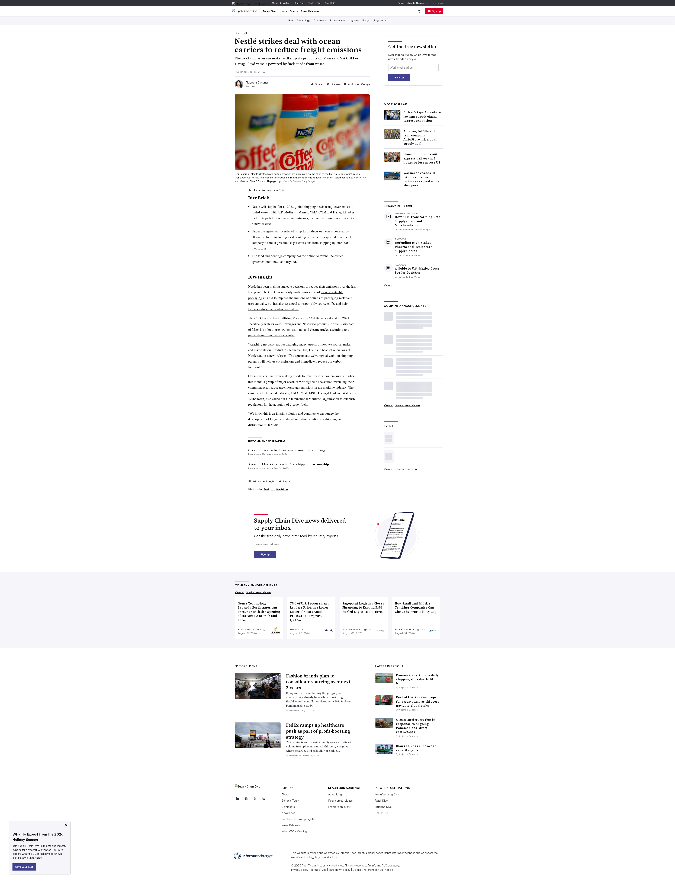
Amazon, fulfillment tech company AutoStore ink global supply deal (419, 137)
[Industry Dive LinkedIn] (237, 799)
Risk (290, 20)
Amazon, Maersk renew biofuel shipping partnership (288, 464)
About (285, 794)
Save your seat (24, 866)
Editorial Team (290, 800)
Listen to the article (269, 190)
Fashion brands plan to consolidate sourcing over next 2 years (318, 682)
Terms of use (318, 869)
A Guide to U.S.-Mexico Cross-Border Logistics (418, 270)
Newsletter (288, 813)
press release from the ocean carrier (271, 335)
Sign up (436, 10)
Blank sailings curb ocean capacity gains (416, 748)
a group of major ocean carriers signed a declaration (298, 381)
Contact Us (288, 806)
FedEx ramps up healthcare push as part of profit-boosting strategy (318, 731)
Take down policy (339, 869)
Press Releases (310, 11)
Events (294, 11)
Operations (320, 20)
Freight (366, 20)
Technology (303, 20)
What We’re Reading (294, 831)
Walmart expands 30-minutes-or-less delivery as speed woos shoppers (421, 179)
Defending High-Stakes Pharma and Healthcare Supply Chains (413, 247)
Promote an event (406, 469)
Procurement (337, 20)
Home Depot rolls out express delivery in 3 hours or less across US (421, 158)
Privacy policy (299, 869)
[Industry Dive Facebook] (246, 799)
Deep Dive (269, 11)
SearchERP (330, 3)
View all (388, 285)
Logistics (354, 20)
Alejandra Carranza (257, 82)
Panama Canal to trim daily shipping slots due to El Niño (417, 679)
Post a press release (407, 405)
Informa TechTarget (352, 853)
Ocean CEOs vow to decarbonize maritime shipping (286, 450)
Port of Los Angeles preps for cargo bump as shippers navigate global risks (417, 701)
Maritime (282, 489)
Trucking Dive (314, 3)
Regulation (380, 20)
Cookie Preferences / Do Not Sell (373, 869)
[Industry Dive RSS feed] (264, 799)
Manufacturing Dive (281, 3)
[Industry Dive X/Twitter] (255, 799)
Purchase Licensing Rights (298, 819)
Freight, (269, 489)
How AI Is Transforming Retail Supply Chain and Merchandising (419, 221)
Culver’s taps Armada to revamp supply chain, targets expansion (422, 116)
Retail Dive (299, 3)
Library (283, 11)
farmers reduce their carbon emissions (273, 309)
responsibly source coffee (318, 303)
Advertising (335, 794)
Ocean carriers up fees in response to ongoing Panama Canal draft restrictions (415, 725)
